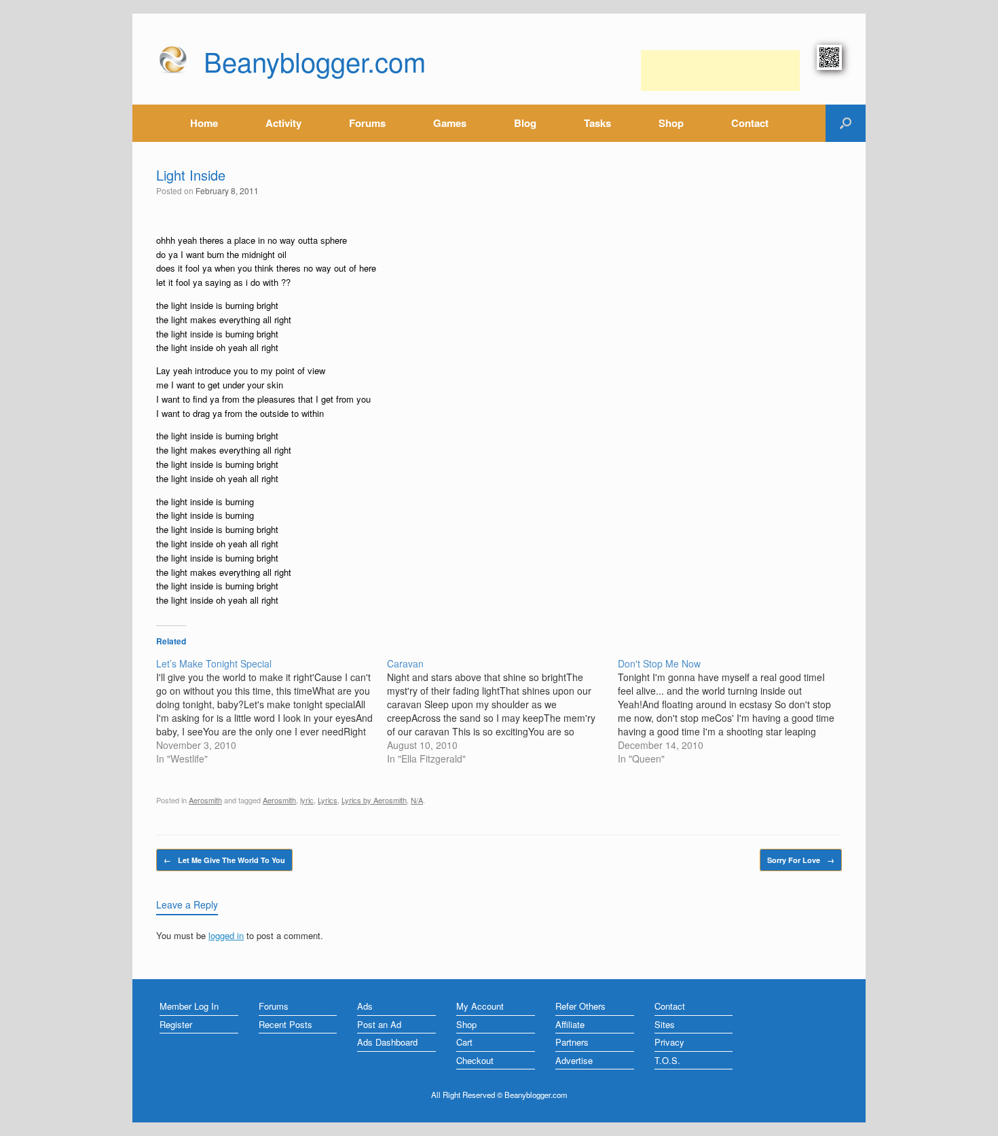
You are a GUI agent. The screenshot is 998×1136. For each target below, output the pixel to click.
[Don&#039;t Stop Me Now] (733, 711)
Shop (671, 122)
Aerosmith (205, 799)
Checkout (475, 1060)
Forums (367, 122)
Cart (464, 1042)
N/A (417, 799)
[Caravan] (502, 711)
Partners (572, 1042)
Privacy (669, 1042)
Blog (525, 122)
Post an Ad (379, 1024)
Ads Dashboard (387, 1042)
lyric (307, 799)
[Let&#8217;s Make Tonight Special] (271, 711)
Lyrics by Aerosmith (374, 799)
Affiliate (570, 1024)
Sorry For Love (800, 860)
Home (204, 122)
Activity (283, 122)
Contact (750, 122)
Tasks (597, 122)
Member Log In (189, 1006)
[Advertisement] (720, 70)
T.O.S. (667, 1060)
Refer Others (580, 1006)
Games (449, 122)
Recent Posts (285, 1024)
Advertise (574, 1060)
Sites (664, 1024)
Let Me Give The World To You (224, 860)
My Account (480, 1006)
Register (176, 1024)
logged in (226, 935)
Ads (365, 1006)
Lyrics (327, 799)
